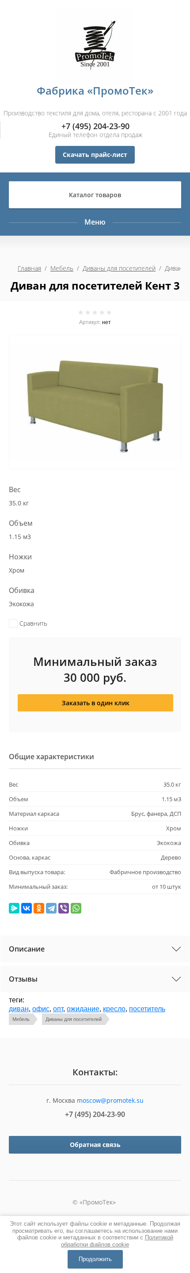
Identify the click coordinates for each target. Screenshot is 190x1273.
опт (58, 1009)
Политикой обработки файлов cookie (117, 1241)
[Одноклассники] (39, 908)
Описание (27, 949)
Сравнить (32, 623)
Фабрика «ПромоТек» (95, 90)
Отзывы (23, 979)
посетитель (147, 1009)
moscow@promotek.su (110, 1100)
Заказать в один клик (95, 703)
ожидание (83, 1009)
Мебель (61, 268)
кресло (114, 1009)
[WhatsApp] (76, 908)
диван (19, 1009)
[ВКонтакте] (26, 908)
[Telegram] (51, 908)
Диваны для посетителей (119, 268)
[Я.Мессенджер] (14, 908)
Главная (29, 268)
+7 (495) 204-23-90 (95, 126)
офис (40, 1009)
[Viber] (63, 908)
